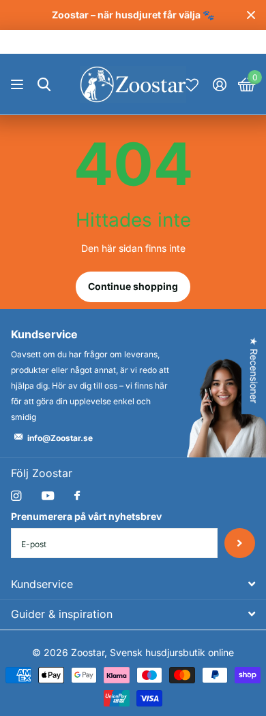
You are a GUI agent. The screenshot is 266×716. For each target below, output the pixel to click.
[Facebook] (77, 496)
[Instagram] (16, 496)
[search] (44, 84)
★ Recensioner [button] (254, 370)
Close (251, 15)
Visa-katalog (19, 85)
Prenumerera (239, 543)
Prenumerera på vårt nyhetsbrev (86, 516)
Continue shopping (133, 286)
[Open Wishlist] (190, 84)
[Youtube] (48, 496)
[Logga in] (219, 84)
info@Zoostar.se (60, 438)
